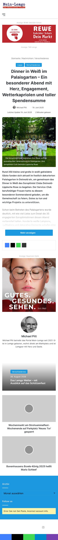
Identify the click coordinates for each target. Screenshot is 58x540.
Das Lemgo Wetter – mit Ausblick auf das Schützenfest (27, 382)
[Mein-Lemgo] (14, 5)
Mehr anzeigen (28, 232)
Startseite (15, 58)
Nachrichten (27, 58)
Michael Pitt (22, 107)
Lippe (19, 65)
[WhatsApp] (18, 245)
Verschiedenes (42, 58)
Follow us (7, 501)
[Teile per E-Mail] (24, 245)
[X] (13, 245)
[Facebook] (7, 245)
